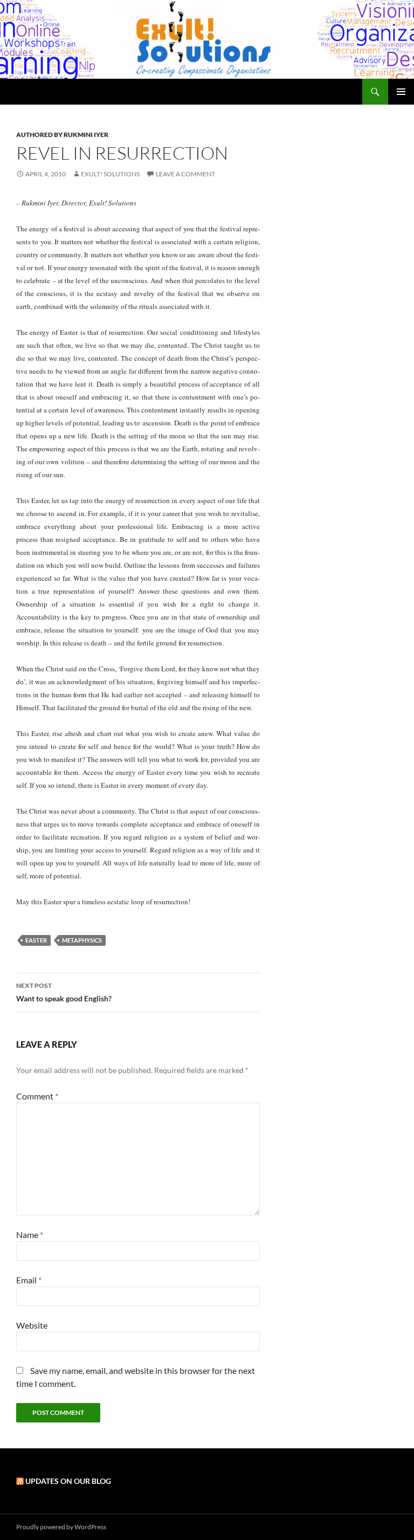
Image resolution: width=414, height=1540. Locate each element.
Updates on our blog (68, 1481)
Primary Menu (401, 92)
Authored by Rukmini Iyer (62, 134)
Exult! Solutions (110, 174)
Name (29, 1234)
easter (36, 940)
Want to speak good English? (64, 992)
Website (31, 1325)
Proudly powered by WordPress (61, 1527)
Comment (37, 1096)
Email (29, 1280)
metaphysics (82, 940)
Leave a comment (185, 174)
